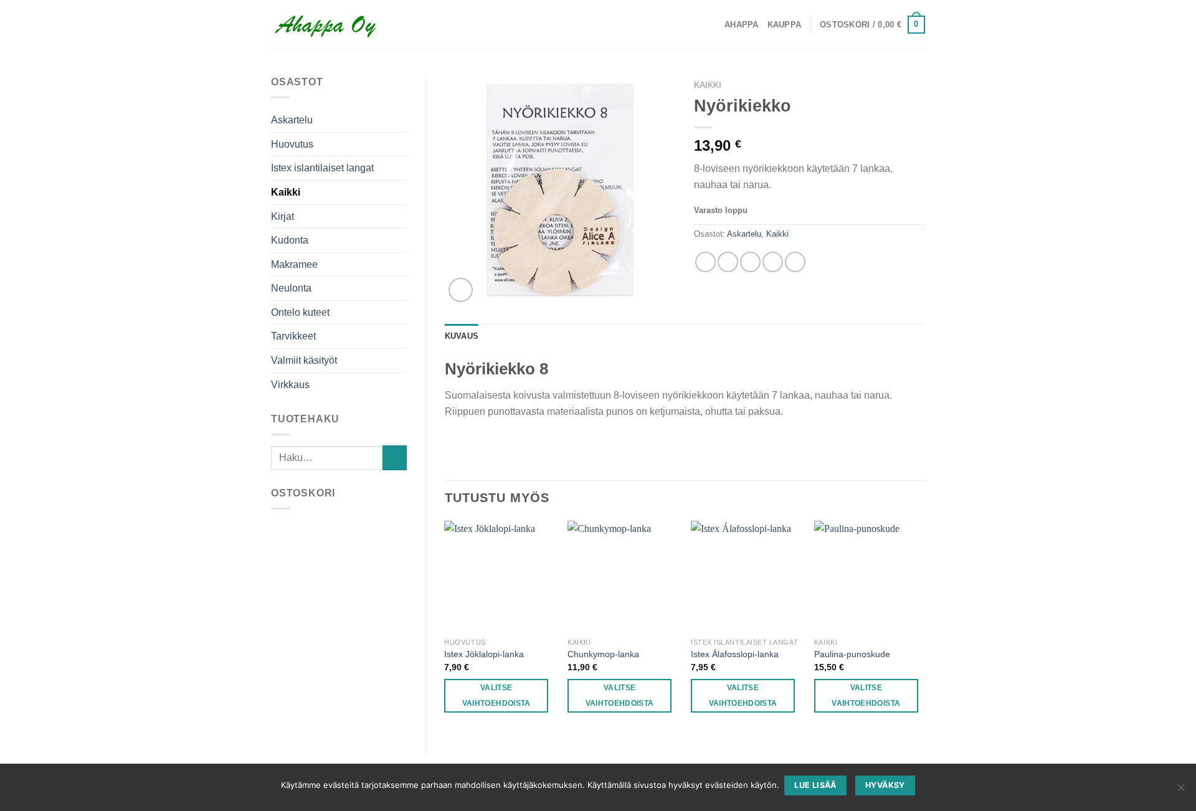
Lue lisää (815, 785)
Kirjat (282, 216)
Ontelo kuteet (300, 312)
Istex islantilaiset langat (322, 168)
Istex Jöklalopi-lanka (484, 654)
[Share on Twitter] (728, 262)
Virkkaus (290, 384)
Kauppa (784, 24)
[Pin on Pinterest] (772, 262)
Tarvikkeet (293, 336)
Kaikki (285, 192)
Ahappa (741, 24)
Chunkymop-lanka (603, 654)
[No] (1180, 791)
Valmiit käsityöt (304, 360)
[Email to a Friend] (750, 262)
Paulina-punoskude (852, 654)
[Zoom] (460, 290)
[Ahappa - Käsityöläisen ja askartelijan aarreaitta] (325, 25)
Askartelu (292, 120)
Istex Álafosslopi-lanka (735, 654)
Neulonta (291, 288)
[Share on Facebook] (705, 262)
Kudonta (289, 240)
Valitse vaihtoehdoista (496, 695)
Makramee (294, 264)
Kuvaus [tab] (462, 336)
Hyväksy (885, 785)
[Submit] (394, 457)
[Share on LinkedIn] (795, 262)
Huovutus (292, 144)
